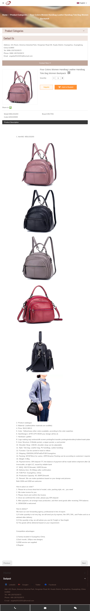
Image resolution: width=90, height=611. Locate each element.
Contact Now (44, 63)
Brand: (44, 114)
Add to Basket (67, 87)
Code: (6, 117)
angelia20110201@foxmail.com (21, 56)
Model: (6, 114)
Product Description (11, 122)
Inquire (46, 87)
